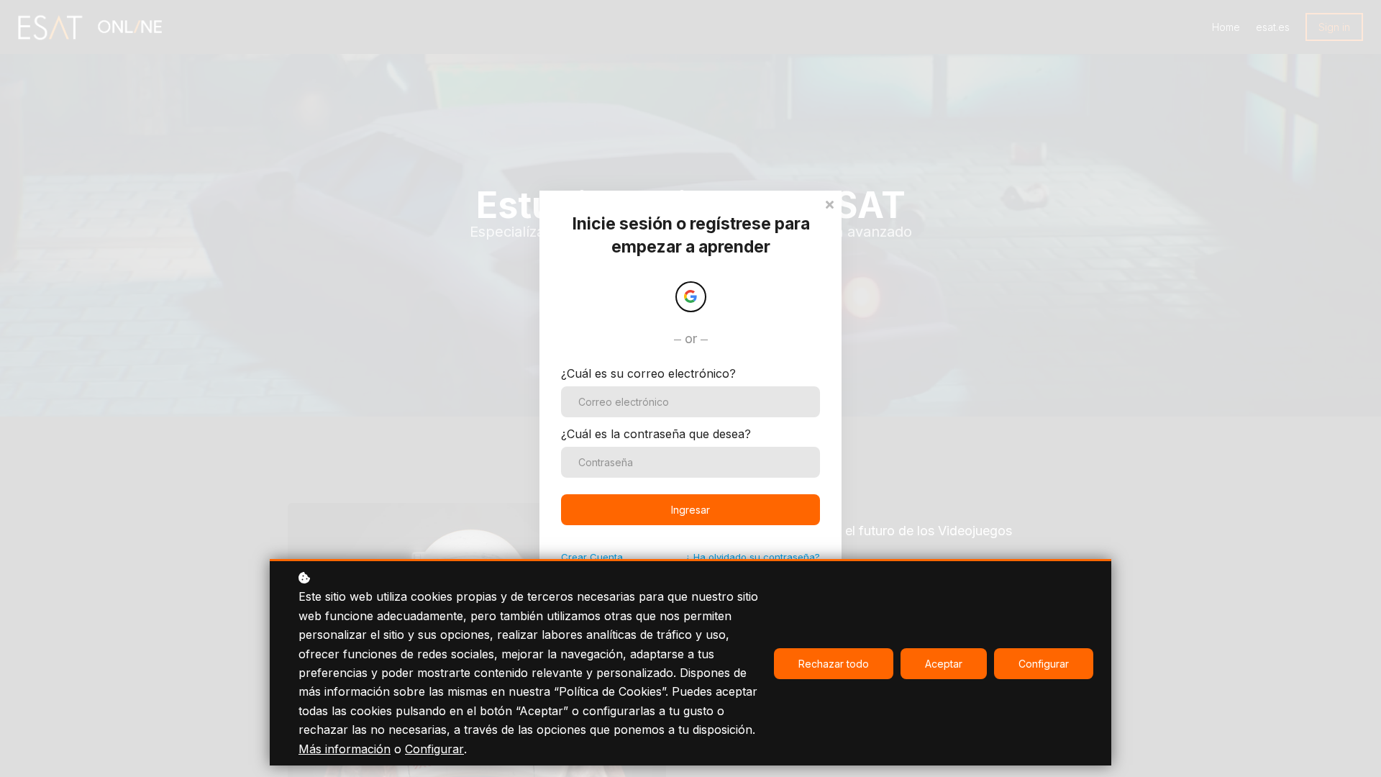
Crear (592, 557)
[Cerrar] (829, 203)
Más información (344, 749)
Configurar (434, 749)
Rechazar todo (833, 664)
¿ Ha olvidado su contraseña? (752, 557)
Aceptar (943, 664)
